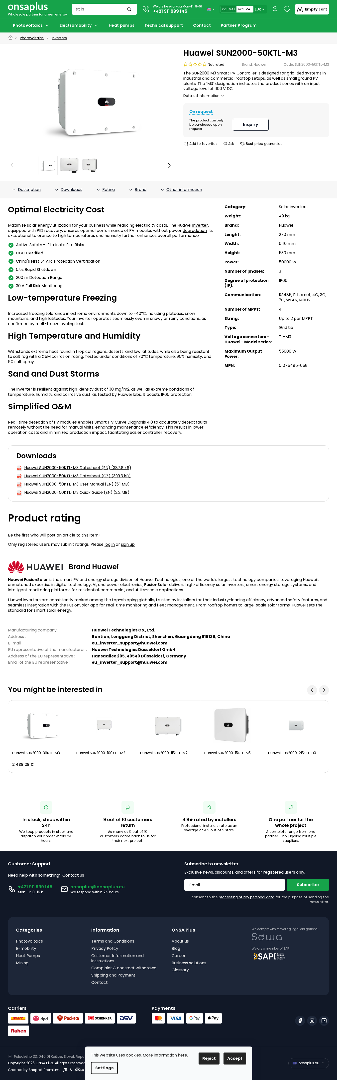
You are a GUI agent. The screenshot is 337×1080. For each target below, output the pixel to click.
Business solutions (189, 963)
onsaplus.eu (309, 1063)
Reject (209, 1058)
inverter (200, 225)
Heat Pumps (28, 956)
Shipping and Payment (113, 975)
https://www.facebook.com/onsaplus (300, 1021)
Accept (234, 1058)
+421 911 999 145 (170, 11)
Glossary (180, 970)
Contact (99, 982)
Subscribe (308, 885)
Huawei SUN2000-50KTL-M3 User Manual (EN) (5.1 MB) (77, 484)
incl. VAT (228, 9)
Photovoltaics (29, 941)
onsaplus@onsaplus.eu (97, 887)
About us (180, 941)
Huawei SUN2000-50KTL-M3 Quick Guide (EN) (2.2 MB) (76, 492)
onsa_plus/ (312, 1021)
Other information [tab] (184, 189)
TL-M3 (285, 337)
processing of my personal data (246, 897)
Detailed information (201, 95)
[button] (12, 165)
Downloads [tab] (71, 189)
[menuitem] (31, 25)
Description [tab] (29, 189)
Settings (104, 1068)
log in (110, 544)
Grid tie (286, 327)
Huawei (286, 225)
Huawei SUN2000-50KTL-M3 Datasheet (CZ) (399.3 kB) (77, 476)
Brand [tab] (140, 189)
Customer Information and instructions (117, 958)
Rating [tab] (108, 189)
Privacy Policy (104, 948)
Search (130, 9)
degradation (195, 230)
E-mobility (26, 948)
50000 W (287, 262)
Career (179, 956)
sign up (128, 544)
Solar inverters (293, 207)
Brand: (254, 64)
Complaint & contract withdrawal (124, 968)
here (182, 1055)
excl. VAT (245, 9)
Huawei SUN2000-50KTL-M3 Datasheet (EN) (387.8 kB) (77, 468)
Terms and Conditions (112, 941)
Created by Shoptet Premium (34, 1070)
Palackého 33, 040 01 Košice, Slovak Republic (52, 1056)
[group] (48, 165)
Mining (22, 963)
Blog (176, 948)
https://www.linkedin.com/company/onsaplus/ (324, 1021)
